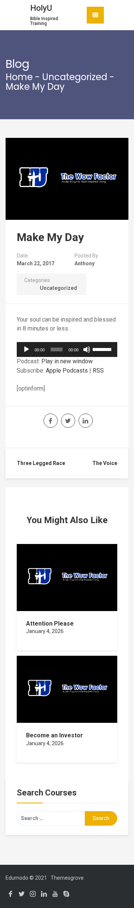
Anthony (84, 263)
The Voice (104, 463)
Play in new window (67, 361)
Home (19, 77)
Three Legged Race (41, 463)
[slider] (103, 348)
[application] (67, 349)
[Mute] (86, 349)
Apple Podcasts (67, 370)
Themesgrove (67, 878)
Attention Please (50, 623)
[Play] (26, 349)
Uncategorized (74, 77)
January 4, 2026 (45, 631)
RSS (98, 370)
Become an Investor (54, 735)
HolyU (41, 8)
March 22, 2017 (35, 263)
